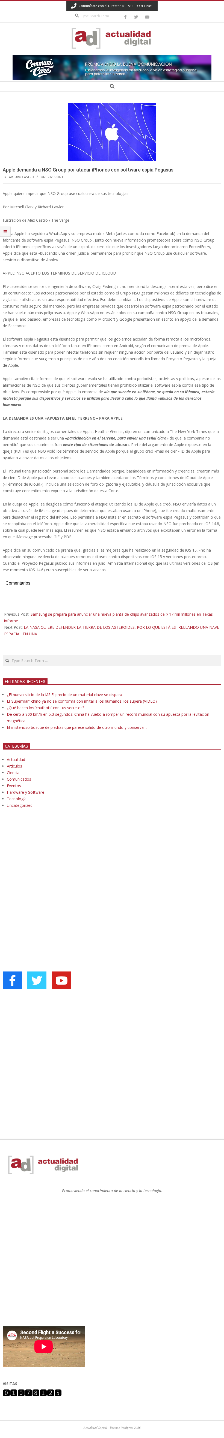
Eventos (14, 785)
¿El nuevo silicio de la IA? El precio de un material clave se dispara (64, 694)
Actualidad (16, 759)
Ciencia (13, 772)
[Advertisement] (44, 868)
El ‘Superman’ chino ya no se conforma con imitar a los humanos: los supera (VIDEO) (82, 701)
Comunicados (19, 779)
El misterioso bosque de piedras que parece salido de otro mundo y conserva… (77, 727)
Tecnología (16, 798)
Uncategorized (20, 805)
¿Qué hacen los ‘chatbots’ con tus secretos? (45, 707)
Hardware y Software (25, 792)
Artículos (14, 766)
